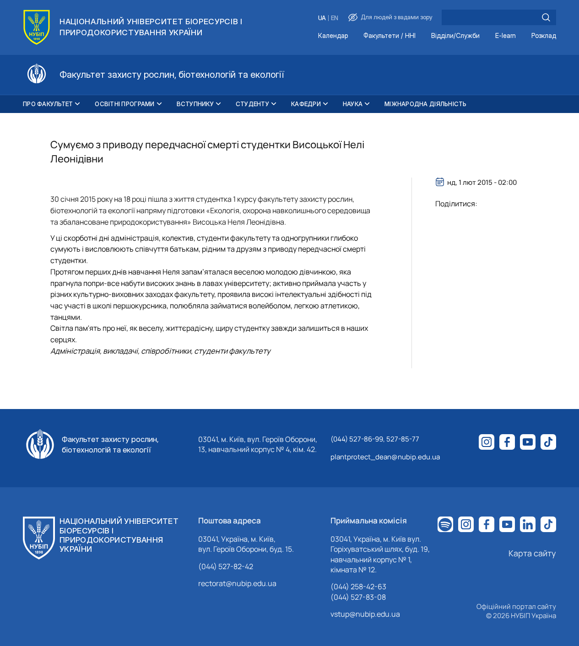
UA (322, 18)
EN (334, 18)
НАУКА (353, 104)
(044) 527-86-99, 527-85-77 (374, 439)
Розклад (543, 35)
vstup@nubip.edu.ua (365, 614)
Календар (333, 35)
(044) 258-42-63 (358, 586)
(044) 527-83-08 (358, 597)
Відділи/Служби (455, 35)
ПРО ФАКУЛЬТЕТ (48, 104)
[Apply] (546, 17)
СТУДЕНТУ (252, 104)
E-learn (505, 35)
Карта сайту (532, 553)
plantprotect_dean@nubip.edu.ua (385, 457)
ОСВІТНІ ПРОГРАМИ (124, 104)
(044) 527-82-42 (225, 566)
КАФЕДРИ (306, 104)
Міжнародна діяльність (425, 104)
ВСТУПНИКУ (195, 104)
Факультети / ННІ (389, 35)
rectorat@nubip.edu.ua (237, 583)
